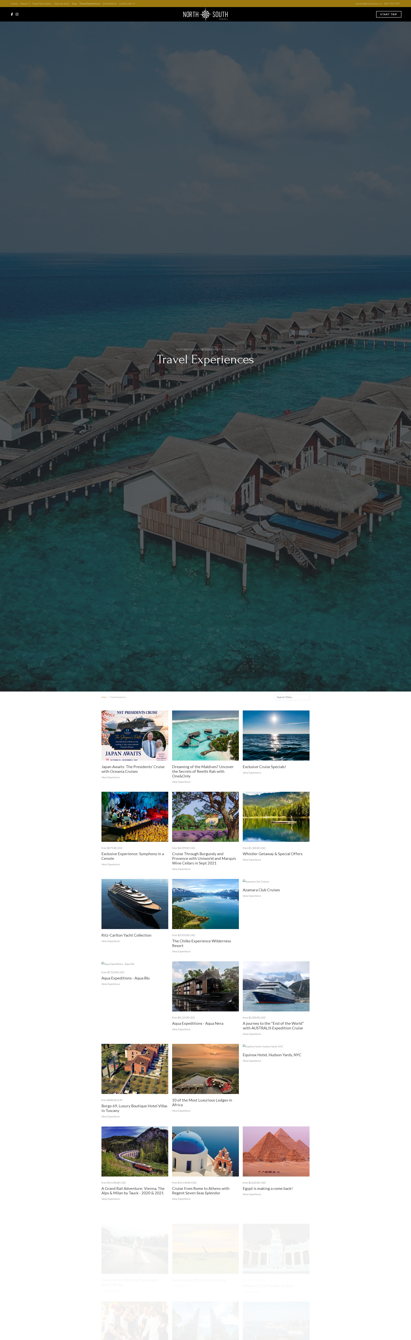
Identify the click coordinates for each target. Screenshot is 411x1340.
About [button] (24, 3)
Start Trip (388, 14)
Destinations (110, 3)
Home (14, 3)
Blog (74, 3)
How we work (61, 3)
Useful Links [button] (126, 3)
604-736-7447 (392, 3)
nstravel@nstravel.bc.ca (368, 3)
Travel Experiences (89, 3)
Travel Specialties (41, 3)
